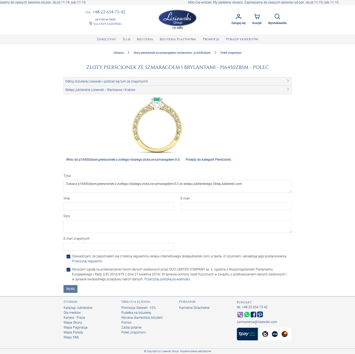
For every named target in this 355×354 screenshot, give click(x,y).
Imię (66, 198)
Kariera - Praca (74, 318)
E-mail (185, 198)
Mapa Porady (73, 332)
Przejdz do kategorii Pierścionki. (209, 160)
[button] (177, 81)
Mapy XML (71, 337)
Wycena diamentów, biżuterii (142, 318)
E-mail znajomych (76, 239)
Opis (66, 216)
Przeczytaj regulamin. (87, 261)
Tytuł (67, 176)
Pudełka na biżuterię (136, 313)
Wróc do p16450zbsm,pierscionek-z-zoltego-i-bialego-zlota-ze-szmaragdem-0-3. (123, 160)
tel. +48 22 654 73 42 (252, 307)
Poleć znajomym (133, 332)
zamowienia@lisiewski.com (257, 322)
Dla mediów (72, 313)
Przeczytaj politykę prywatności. (167, 279)
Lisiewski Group (170, 351)
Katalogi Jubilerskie (78, 308)
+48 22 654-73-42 (105, 12)
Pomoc (126, 322)
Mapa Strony (73, 322)
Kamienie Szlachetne (194, 308)
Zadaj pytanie (131, 327)
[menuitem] (106, 39)
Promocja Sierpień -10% (138, 308)
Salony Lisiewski (106, 24)
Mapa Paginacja (76, 327)
